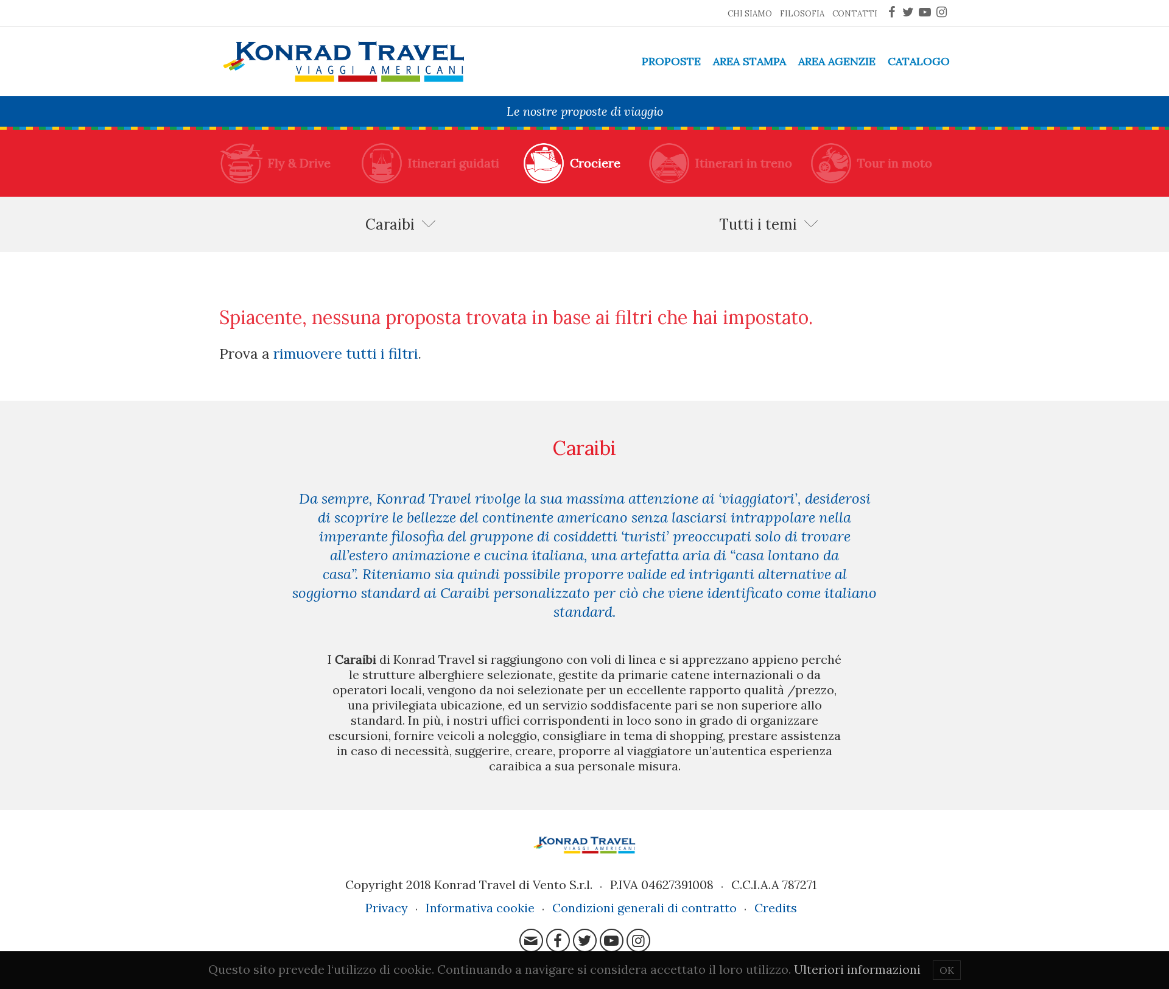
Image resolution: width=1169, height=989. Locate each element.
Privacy (386, 907)
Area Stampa (749, 61)
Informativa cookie (480, 907)
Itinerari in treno (743, 163)
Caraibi (390, 224)
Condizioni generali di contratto (644, 907)
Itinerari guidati (453, 163)
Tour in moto (894, 163)
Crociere (595, 163)
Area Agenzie (837, 61)
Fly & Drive (299, 163)
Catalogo (919, 61)
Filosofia (802, 14)
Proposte (671, 61)
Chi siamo (750, 14)
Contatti (854, 14)
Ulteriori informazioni (857, 969)
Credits (775, 907)
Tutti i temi (758, 224)
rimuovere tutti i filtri (345, 353)
